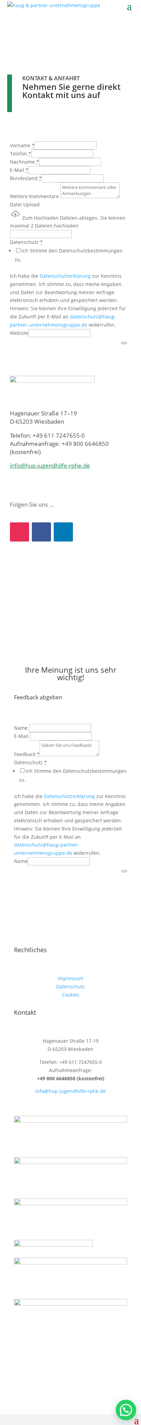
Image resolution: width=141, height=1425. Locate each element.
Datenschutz (70, 986)
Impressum (70, 978)
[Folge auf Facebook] (41, 532)
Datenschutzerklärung (65, 276)
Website (19, 333)
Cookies (70, 994)
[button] (126, 1410)
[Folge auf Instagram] (19, 532)
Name (21, 861)
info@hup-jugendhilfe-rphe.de (50, 465)
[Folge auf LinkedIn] (63, 532)
